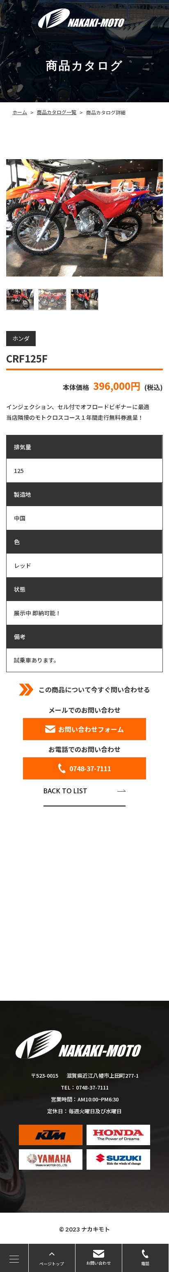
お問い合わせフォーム (91, 729)
